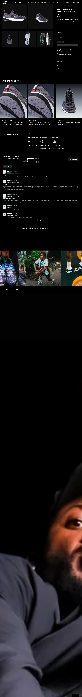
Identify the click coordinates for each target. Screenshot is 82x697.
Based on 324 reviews (13, 158)
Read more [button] (6, 191)
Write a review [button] (73, 159)
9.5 (72, 28)
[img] (9, 171)
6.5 (61, 28)
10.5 (77, 28)
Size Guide (60, 37)
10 (74, 28)
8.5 (69, 28)
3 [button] (40, 220)
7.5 (65, 28)
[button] (67, 2)
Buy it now (68, 45)
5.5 (57, 28)
